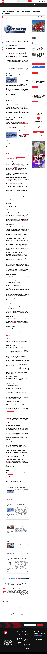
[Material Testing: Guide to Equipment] (34, 38)
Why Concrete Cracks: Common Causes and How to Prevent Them (39, 111)
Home (2, 8)
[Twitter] (2, 45)
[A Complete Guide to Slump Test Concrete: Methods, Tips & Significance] (34, 54)
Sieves (8, 335)
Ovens (26, 4)
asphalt (15, 166)
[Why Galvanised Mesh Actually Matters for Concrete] (38, 76)
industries (14, 122)
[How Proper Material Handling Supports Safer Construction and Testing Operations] (6, 605)
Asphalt (8, 4)
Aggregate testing (10, 333)
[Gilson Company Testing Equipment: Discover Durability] (15, 29)
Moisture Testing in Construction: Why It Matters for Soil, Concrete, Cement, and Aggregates (15, 611)
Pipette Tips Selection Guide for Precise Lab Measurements (40, 42)
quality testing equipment (10, 227)
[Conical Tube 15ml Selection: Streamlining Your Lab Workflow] (34, 48)
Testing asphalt (8, 461)
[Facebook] (2, 42)
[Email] (2, 52)
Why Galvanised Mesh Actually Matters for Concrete (39, 82)
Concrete (21, 4)
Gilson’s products (14, 104)
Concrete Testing (35, 101)
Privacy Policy (41, 135)
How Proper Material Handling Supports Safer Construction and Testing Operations (5, 611)
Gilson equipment (9, 352)
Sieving (33, 4)
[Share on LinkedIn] (43, 17)
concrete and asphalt (25, 123)
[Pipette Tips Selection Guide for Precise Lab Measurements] (34, 42)
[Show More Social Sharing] (44, 17)
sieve (23, 321)
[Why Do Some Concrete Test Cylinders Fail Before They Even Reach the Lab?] (25, 605)
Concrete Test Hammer (13, 158)
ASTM (27, 409)
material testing (9, 124)
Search (30, 1)
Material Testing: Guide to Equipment (41, 37)
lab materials (13, 53)
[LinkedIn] (2, 47)
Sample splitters (10, 338)
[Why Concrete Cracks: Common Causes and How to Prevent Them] (38, 105)
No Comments (30, 16)
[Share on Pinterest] (41, 17)
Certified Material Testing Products (9, 16)
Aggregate (12, 4)
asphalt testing (25, 163)
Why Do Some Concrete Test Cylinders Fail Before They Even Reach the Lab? (25, 611)
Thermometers (41, 4)
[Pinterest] (2, 49)
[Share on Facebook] (38, 17)
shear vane (20, 453)
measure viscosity (17, 465)
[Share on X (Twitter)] (40, 17)
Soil (36, 4)
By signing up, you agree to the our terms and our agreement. (38, 135)
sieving (15, 321)
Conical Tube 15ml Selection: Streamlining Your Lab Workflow (41, 48)
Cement (17, 4)
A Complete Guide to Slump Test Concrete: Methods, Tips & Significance (40, 55)
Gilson (8, 65)
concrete (7, 153)
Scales (29, 4)
